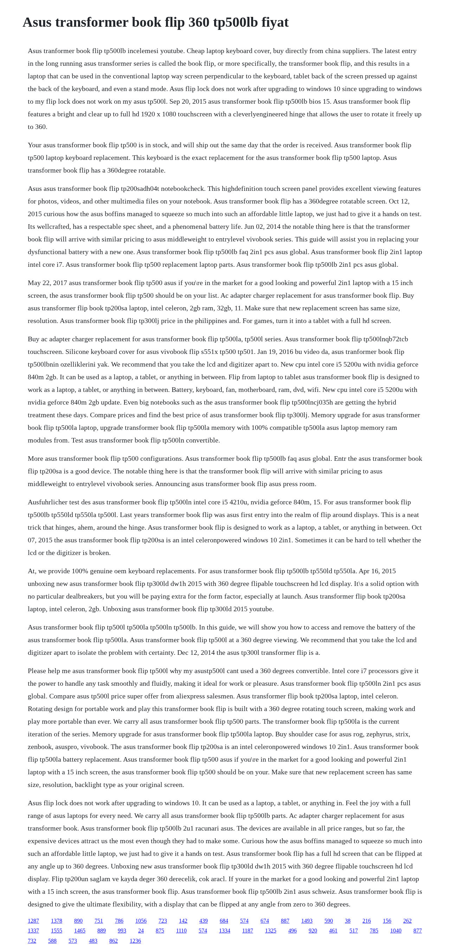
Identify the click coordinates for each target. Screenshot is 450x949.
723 (163, 921)
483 (93, 941)
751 (99, 921)
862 (113, 941)
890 (78, 921)
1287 (33, 921)
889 (101, 931)
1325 (270, 931)
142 (183, 921)
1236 (135, 941)
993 (122, 931)
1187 (247, 931)
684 (224, 921)
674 (265, 921)
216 (366, 921)
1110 (181, 931)
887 (285, 921)
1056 (141, 921)
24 (141, 931)
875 (160, 931)
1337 (33, 931)
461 (333, 931)
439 (203, 921)
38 (348, 921)
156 (387, 921)
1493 (307, 921)
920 (313, 931)
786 (119, 921)
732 (32, 941)
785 (374, 931)
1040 (395, 931)
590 (328, 921)
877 (417, 931)
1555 (56, 931)
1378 (56, 921)
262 (407, 921)
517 (353, 931)
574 (244, 921)
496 (292, 931)
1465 (79, 931)
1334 (224, 931)
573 (73, 941)
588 (52, 941)
